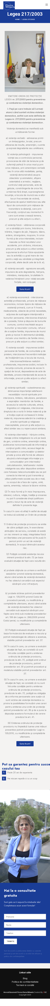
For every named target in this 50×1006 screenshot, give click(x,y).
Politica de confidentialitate (25, 981)
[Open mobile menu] (46, 4)
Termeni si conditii (25, 985)
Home (17, 19)
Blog (25, 978)
